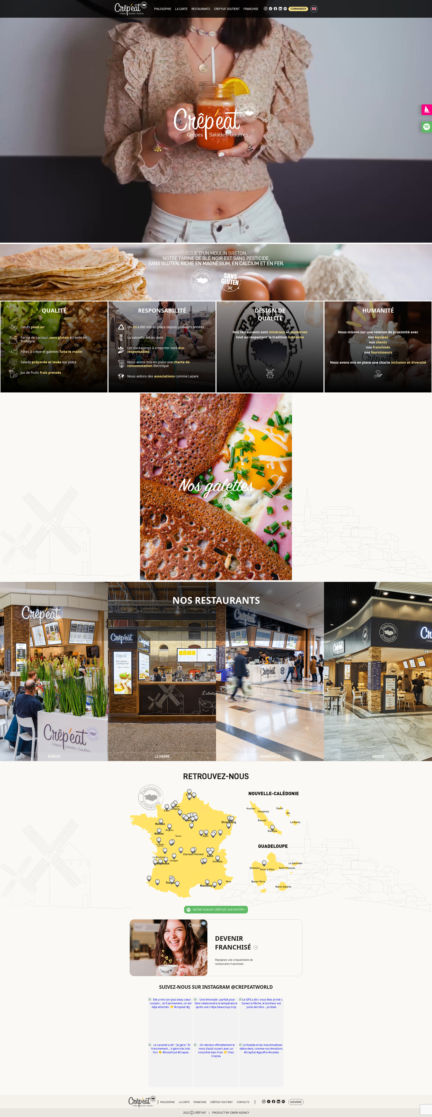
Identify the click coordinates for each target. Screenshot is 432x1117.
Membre (296, 1102)
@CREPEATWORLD (252, 987)
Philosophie (162, 8)
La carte (181, 8)
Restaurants (201, 8)
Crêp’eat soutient (221, 1102)
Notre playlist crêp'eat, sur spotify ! (218, 909)
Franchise (251, 8)
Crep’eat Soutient (227, 8)
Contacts (243, 1102)
